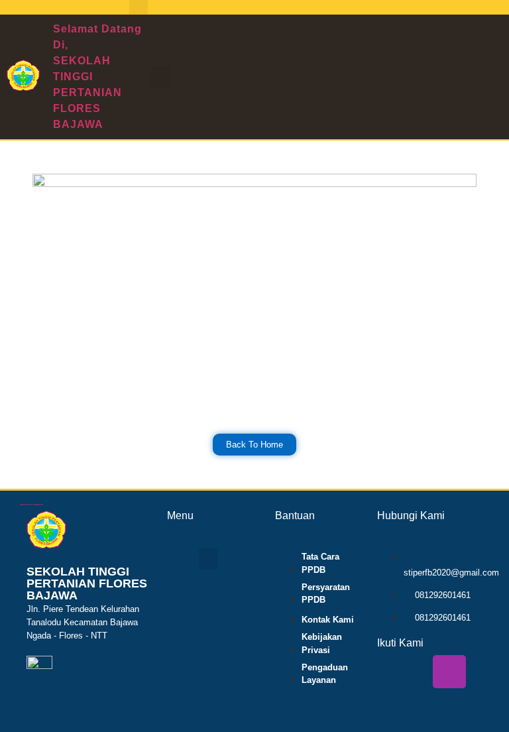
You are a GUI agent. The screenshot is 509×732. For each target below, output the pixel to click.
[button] (160, 77)
